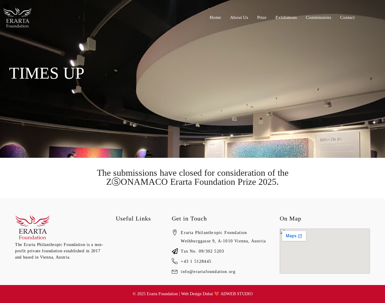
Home (215, 17)
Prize (261, 17)
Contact (347, 17)
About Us (239, 17)
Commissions (318, 17)
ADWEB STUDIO (236, 294)
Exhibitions (286, 17)
